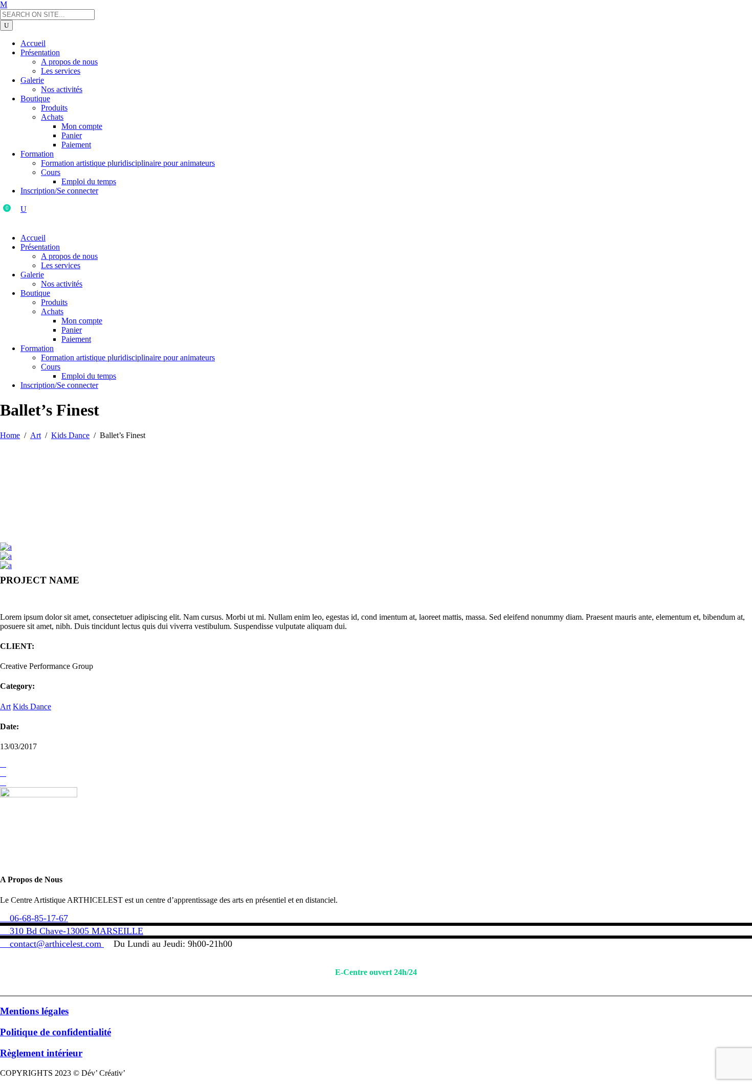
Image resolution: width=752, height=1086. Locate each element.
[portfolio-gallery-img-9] (6, 556)
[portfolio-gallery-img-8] (6, 546)
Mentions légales (34, 1011)
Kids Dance (70, 435)
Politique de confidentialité (55, 1032)
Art (35, 435)
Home (10, 435)
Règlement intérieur (41, 1053)
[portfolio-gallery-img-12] (6, 565)
